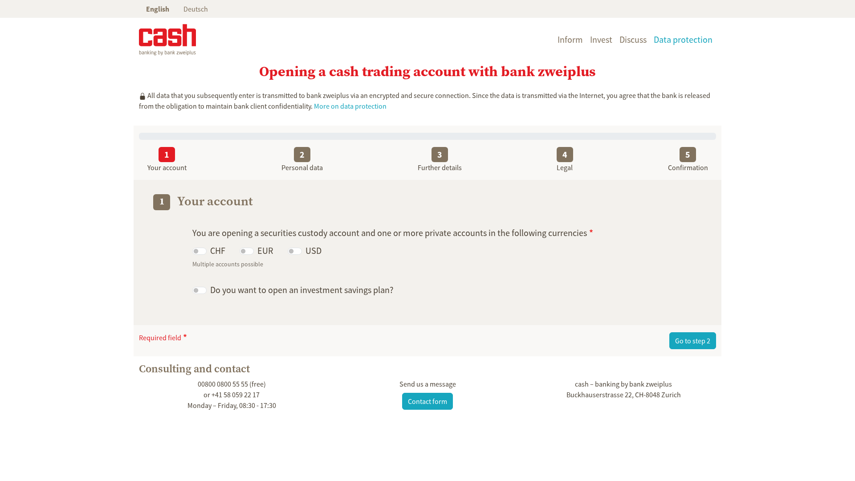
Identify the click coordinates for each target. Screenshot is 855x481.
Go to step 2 (692, 340)
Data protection (683, 39)
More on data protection (350, 106)
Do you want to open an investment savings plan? (302, 289)
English (157, 8)
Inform (570, 39)
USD (313, 250)
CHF (217, 250)
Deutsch (195, 8)
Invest (601, 39)
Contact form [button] (427, 401)
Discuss (633, 39)
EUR (265, 250)
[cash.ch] (167, 39)
